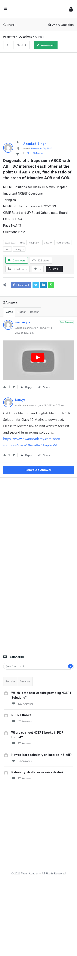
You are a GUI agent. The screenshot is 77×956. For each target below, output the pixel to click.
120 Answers (25, 703)
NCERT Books (21, 715)
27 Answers (25, 743)
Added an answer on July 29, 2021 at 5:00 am (39, 405)
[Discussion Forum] (38, 9)
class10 (48, 242)
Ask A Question (63, 25)
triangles (19, 249)
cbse (22, 242)
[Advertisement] (38, 94)
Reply (28, 387)
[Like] (17, 142)
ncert (7, 249)
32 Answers (25, 721)
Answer (54, 268)
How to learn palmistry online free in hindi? (41, 755)
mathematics (63, 242)
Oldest (22, 312)
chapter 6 (34, 242)
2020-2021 (10, 242)
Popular (10, 681)
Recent (34, 312)
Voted (9, 312)
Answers (24, 681)
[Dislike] (17, 154)
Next (20, 45)
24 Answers (25, 761)
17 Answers (25, 778)
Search (11, 25)
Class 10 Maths (35, 153)
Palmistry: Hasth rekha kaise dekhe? (37, 772)
